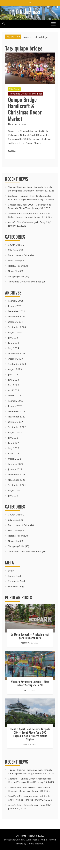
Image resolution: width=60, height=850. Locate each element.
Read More (11, 151)
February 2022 (16, 464)
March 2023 (14, 395)
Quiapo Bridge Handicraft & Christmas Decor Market (25, 109)
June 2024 (13, 342)
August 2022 (15, 432)
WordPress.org (16, 586)
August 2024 (15, 332)
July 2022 (13, 437)
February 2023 (16, 400)
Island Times (30, 12)
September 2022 (17, 427)
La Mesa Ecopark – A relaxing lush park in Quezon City (30, 636)
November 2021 (16, 479)
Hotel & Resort (16, 265)
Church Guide (15, 244)
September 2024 (17, 327)
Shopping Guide (16, 276)
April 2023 (13, 390)
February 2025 (16, 300)
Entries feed (14, 575)
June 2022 (13, 442)
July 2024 (13, 337)
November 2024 (16, 316)
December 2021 (16, 474)
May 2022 (13, 448)
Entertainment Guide (19, 255)
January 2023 (15, 406)
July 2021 (13, 495)
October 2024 (15, 321)
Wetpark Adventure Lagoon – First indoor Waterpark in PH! (30, 683)
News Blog (14, 271)
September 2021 (17, 485)
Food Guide (14, 260)
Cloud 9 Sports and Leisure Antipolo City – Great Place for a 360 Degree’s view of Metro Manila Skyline (30, 734)
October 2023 (15, 358)
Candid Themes (35, 843)
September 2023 (17, 363)
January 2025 (15, 306)
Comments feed (16, 581)
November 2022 (16, 416)
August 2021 (15, 490)
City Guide (14, 89)
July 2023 (13, 374)
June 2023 (13, 379)
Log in (11, 570)
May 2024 (13, 348)
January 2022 (15, 469)
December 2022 (16, 411)
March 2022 (14, 458)
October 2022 (15, 421)
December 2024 (16, 311)
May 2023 (13, 385)
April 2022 (13, 453)
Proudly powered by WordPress (21, 839)
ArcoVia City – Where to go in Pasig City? (29, 222)
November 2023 (16, 353)
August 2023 (15, 369)
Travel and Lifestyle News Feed (25, 93)
